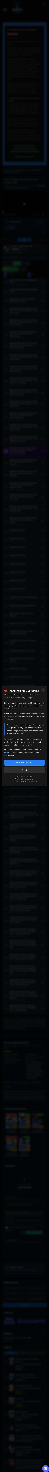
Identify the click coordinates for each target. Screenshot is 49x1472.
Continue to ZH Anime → (24, 763)
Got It (24, 770)
